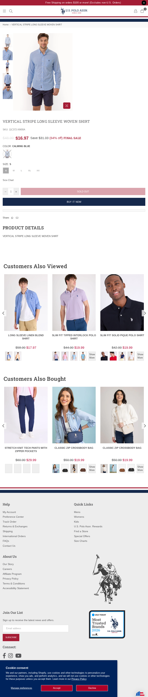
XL (29, 170)
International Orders (14, 536)
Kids (76, 521)
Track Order (9, 521)
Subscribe (11, 637)
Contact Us (9, 545)
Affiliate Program (12, 573)
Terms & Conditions (14, 583)
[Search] (11, 11)
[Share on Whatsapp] (12, 217)
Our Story (8, 564)
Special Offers (82, 536)
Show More (92, 356)
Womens (79, 516)
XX (38, 170)
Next (69, 72)
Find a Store (81, 531)
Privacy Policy (79, 679)
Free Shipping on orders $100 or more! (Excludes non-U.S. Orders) (80, 2)
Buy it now (74, 202)
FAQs (6, 540)
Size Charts (80, 540)
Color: (16, 146)
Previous (16, 72)
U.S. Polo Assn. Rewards (88, 526)
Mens (77, 512)
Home (6, 24)
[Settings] (135, 11)
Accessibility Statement (16, 588)
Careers (7, 569)
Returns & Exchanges (15, 526)
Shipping (8, 531)
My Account (9, 512)
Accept (56, 688)
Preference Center (13, 516)
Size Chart (8, 180)
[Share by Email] (17, 217)
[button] (135, 266)
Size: (7, 164)
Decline (92, 688)
